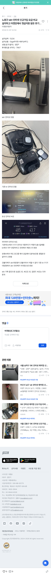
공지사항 (14, 468)
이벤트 (23, 468)
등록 (42, 345)
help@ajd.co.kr (15, 504)
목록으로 (25, 284)
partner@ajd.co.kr (17, 507)
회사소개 (5, 468)
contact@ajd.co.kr (17, 501)
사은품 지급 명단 (35, 468)
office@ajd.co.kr (17, 510)
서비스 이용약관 (20, 531)
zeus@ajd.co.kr (26, 498)
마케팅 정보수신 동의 (33, 531)
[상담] (46, 563)
